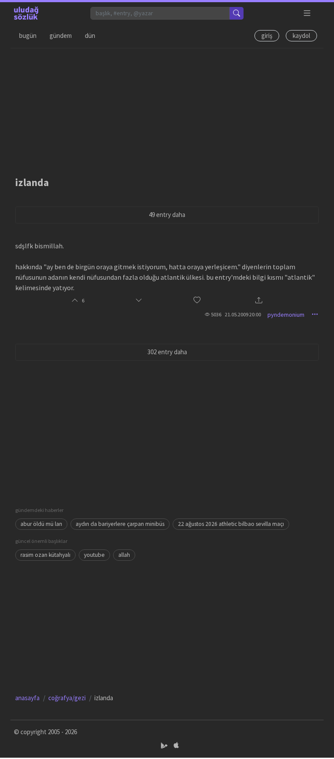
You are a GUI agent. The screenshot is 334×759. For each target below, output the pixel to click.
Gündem (61, 35)
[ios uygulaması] (176, 745)
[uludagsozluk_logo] (26, 13)
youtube (94, 555)
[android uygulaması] (165, 745)
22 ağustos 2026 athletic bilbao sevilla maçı (231, 524)
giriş (266, 35)
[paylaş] (259, 300)
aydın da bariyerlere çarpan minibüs (120, 524)
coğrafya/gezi (67, 698)
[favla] (197, 300)
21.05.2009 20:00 (243, 314)
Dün (90, 35)
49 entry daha (167, 214)
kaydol (301, 35)
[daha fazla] (307, 13)
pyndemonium (285, 315)
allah (124, 555)
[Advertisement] (167, 109)
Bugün (28, 35)
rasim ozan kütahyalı (45, 555)
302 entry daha (167, 352)
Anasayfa (27, 698)
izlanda (32, 182)
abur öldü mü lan (41, 524)
